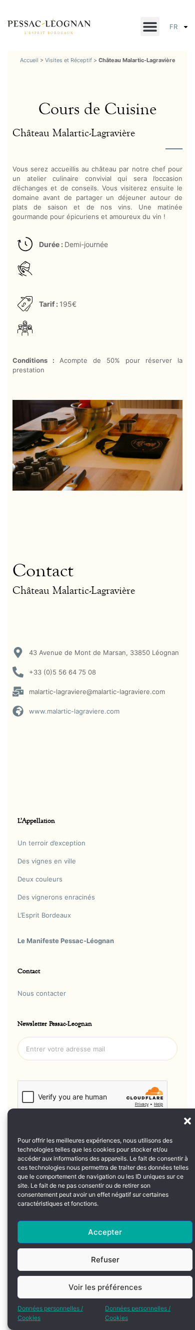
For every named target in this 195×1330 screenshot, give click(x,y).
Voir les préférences (105, 1287)
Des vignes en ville (47, 861)
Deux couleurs (40, 879)
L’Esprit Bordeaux (44, 915)
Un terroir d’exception (52, 843)
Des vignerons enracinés (56, 897)
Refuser (105, 1259)
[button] (187, 1121)
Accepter (105, 1232)
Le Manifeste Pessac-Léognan (66, 941)
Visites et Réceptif (68, 60)
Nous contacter (42, 993)
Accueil (29, 60)
